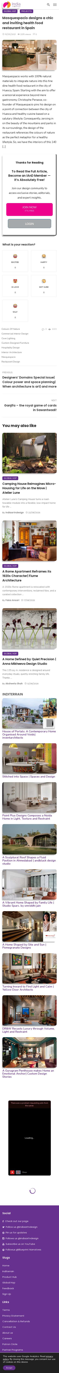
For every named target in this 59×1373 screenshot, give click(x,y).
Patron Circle (9, 1344)
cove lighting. (9, 338)
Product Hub (9, 1277)
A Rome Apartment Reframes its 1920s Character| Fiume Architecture (26, 576)
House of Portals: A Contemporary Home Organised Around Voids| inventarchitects (29, 734)
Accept (9, 1368)
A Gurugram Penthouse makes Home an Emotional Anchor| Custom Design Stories (28, 1074)
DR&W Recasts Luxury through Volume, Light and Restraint (28, 1030)
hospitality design (11, 347)
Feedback (8, 1288)
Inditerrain (8, 1271)
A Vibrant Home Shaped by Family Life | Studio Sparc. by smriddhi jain (28, 904)
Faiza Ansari (12, 600)
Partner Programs (12, 1349)
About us (7, 1332)
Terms (6, 1310)
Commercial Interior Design (15, 333)
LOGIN (29, 224)
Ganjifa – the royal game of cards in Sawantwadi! (30, 407)
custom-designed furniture (15, 342)
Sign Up (6, 1294)
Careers (7, 1338)
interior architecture (12, 352)
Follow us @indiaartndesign (21, 1227)
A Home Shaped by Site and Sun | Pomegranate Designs (24, 946)
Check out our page (16, 1221)
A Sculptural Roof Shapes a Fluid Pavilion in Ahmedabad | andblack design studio (29, 861)
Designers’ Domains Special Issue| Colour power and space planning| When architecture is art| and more (29, 382)
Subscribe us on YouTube (20, 1244)
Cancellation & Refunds (16, 1321)
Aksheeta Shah (14, 683)
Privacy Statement (13, 1315)
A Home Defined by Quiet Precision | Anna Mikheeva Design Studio (29, 661)
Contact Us (9, 1327)
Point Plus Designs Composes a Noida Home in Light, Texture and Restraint (27, 817)
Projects (26, 11)
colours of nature (11, 329)
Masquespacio (9, 357)
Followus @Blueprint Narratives (23, 1249)
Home (5, 1265)
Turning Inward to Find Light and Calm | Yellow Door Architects (28, 988)
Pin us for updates (16, 1232)
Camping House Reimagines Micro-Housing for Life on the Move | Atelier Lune (29, 488)
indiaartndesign (15, 512)
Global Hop (10, 11)
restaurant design (11, 361)
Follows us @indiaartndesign (22, 1238)
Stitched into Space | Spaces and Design (28, 776)
